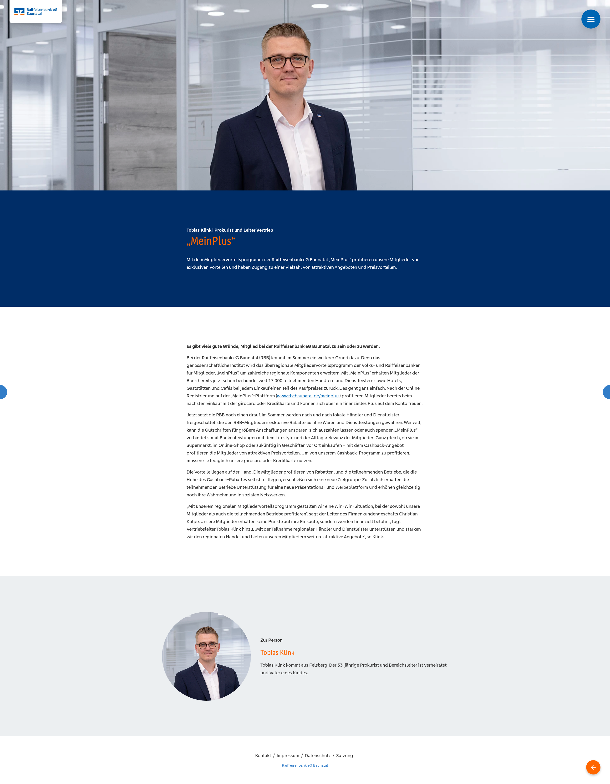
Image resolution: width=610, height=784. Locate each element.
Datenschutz (318, 755)
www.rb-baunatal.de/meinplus (308, 396)
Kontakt (263, 755)
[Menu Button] (590, 19)
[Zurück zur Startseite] (593, 767)
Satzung (344, 755)
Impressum (288, 755)
